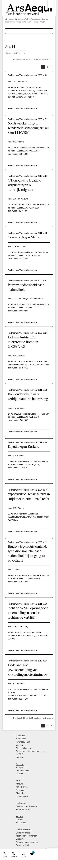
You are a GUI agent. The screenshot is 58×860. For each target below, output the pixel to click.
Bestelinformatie (23, 833)
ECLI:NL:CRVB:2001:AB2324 (21, 91)
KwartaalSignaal (23, 742)
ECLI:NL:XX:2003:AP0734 (27, 308)
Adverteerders (22, 787)
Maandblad (21, 739)
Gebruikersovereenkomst (27, 842)
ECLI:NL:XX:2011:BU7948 (27, 417)
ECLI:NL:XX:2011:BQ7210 (27, 465)
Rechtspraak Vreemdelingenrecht (30, 751)
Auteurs (19, 784)
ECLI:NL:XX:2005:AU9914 (28, 151)
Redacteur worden (24, 809)
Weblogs (20, 757)
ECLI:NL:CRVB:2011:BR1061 (21, 635)
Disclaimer (20, 839)
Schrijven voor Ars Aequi (26, 806)
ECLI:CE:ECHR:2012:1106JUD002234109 (27, 696)
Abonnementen (22, 771)
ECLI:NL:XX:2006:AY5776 (36, 365)
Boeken (19, 745)
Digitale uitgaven (23, 748)
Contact (19, 774)
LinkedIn (20, 820)
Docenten (20, 790)
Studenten (20, 793)
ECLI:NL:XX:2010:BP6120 (27, 208)
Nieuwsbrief (21, 823)
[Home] (29, 8)
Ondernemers (22, 796)
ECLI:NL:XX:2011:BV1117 (27, 255)
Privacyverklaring (23, 845)
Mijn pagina (21, 768)
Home (10, 19)
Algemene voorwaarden (26, 836)
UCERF (19, 754)
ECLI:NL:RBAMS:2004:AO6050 (22, 517)
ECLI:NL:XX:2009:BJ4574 (27, 578)
